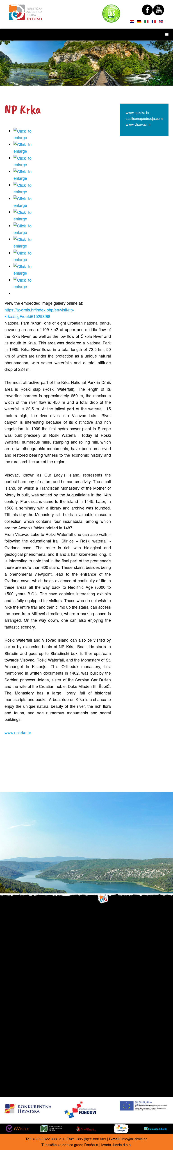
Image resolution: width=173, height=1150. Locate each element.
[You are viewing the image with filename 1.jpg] (62, 134)
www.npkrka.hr (18, 732)
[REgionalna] (29, 1107)
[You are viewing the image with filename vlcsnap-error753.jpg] (62, 283)
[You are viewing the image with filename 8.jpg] (62, 229)
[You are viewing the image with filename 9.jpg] (62, 243)
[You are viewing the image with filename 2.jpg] (62, 148)
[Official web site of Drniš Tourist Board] (26, 10)
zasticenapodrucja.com (144, 118)
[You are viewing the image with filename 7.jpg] (62, 215)
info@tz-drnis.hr (134, 1138)
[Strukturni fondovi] (86, 1110)
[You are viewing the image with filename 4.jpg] (62, 175)
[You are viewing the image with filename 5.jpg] (62, 188)
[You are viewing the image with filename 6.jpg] (62, 202)
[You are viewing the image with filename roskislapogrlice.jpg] (62, 256)
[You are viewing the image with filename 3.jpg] (62, 161)
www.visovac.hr (138, 124)
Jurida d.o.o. (122, 1144)
